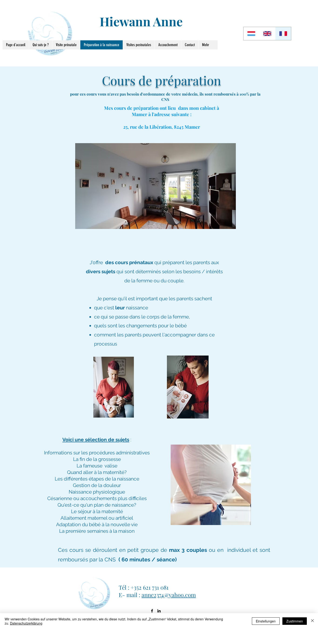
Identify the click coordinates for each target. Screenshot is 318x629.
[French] (283, 33)
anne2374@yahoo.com (169, 594)
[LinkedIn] (159, 610)
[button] (155, 186)
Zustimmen (294, 621)
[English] (267, 33)
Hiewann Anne (141, 21)
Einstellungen (266, 621)
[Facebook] (152, 610)
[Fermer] (312, 621)
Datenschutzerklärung (26, 623)
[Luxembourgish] (251, 33)
